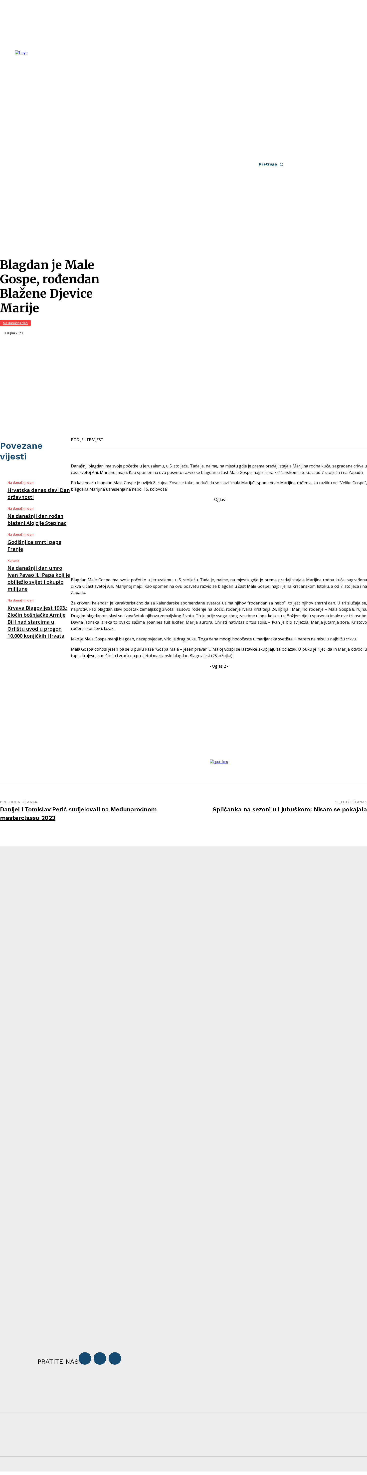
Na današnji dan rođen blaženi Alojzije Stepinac (36, 519)
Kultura (13, 560)
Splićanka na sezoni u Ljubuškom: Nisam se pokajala (290, 809)
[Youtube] (115, 1358)
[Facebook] (112, 437)
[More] (166, 437)
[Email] (130, 437)
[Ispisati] (148, 437)
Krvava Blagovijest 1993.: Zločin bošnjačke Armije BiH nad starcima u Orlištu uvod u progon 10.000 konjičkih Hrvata (37, 621)
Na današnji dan (15, 323)
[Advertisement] (219, 538)
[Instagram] (100, 1358)
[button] (272, 164)
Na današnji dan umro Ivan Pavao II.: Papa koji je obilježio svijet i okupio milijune (38, 578)
